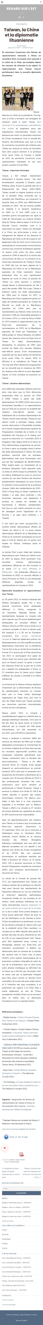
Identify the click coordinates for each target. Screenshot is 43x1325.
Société (4, 1248)
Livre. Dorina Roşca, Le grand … (12, 1267)
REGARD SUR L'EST (21, 8)
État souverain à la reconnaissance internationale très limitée (21, 125)
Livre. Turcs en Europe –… (10, 1290)
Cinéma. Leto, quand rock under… (13, 1276)
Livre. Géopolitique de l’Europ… (12, 1258)
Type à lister (20, 1160)
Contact (34, 1315)
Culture (4, 1230)
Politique (5, 1244)
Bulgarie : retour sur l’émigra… (12, 1207)
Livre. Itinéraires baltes (9, 1285)
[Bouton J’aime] (4, 1148)
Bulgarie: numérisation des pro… (12, 1203)
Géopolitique (14, 1162)
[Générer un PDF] (21, 1154)
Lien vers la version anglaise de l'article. (19, 1129)
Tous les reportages (9, 1305)
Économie (5, 1234)
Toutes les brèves (7, 1221)
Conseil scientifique (12, 1315)
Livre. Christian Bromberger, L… (12, 1272)
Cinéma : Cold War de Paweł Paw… (13, 1281)
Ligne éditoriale (25, 1315)
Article (12, 1160)
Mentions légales (21, 1321)
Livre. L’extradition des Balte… (12, 1263)
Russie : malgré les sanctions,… (12, 1212)
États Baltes (21, 24)
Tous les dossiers (8, 1300)
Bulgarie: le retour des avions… (12, 1216)
